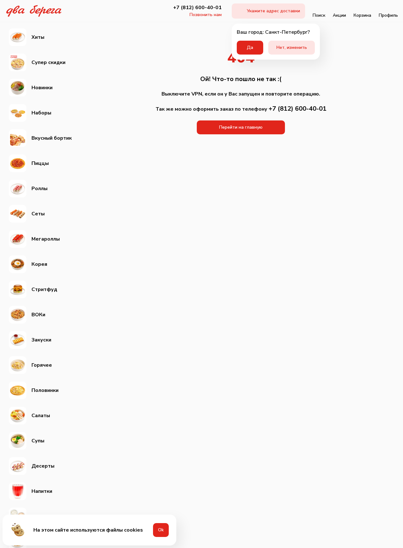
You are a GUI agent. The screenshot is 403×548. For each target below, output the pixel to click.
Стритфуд (44, 289)
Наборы (41, 112)
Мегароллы (45, 239)
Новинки (42, 87)
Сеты (38, 213)
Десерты (42, 466)
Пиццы (40, 163)
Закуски (41, 339)
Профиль (388, 15)
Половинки (45, 390)
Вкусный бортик (51, 138)
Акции (339, 15)
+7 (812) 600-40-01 (197, 7)
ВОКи (38, 314)
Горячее (41, 365)
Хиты (37, 37)
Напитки (41, 491)
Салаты (40, 415)
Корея (39, 264)
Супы (37, 440)
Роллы (39, 188)
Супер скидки (48, 62)
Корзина (362, 15)
